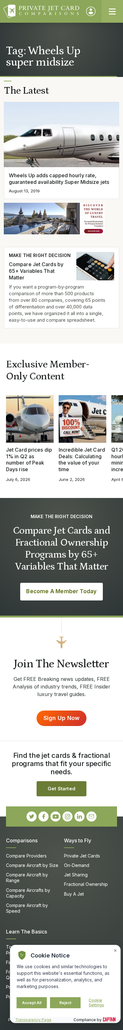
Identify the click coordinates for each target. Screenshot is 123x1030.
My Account (91, 11)
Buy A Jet (74, 894)
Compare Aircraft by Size (32, 865)
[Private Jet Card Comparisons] (41, 11)
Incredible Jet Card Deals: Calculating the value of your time (82, 459)
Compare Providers (26, 855)
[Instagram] (67, 816)
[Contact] (91, 816)
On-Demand (76, 865)
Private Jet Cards (82, 855)
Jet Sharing (76, 874)
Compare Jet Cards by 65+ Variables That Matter (36, 271)
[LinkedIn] (79, 816)
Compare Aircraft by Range (27, 877)
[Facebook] (43, 816)
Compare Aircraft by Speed (27, 908)
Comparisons (22, 840)
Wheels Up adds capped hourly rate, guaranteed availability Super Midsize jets (59, 178)
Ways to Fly (77, 840)
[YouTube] (55, 816)
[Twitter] (31, 816)
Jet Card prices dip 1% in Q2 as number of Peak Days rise (29, 459)
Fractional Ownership (86, 884)
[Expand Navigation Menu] (112, 11)
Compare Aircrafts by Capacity (28, 892)
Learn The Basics (26, 931)
